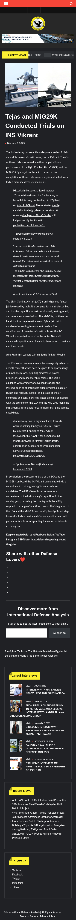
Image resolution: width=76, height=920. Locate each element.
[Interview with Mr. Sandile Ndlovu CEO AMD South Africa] (16, 690)
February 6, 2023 (22, 239)
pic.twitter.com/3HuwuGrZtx (29, 225)
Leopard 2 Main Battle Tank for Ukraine (44, 355)
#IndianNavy (48, 195)
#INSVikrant (20, 436)
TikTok (23, 539)
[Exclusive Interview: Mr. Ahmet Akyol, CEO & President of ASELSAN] (16, 763)
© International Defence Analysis (22, 912)
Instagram (11, 539)
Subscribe (59, 632)
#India (55, 205)
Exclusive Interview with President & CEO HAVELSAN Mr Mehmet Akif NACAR (45, 730)
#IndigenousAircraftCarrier (36, 215)
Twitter (50, 535)
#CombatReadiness (31, 451)
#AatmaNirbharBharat (25, 195)
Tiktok (15, 887)
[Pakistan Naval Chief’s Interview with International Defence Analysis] (16, 745)
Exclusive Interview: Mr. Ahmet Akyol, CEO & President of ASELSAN (45, 766)
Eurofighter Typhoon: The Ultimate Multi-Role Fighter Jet (35, 651)
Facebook (40, 535)
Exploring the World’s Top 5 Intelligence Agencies (31, 656)
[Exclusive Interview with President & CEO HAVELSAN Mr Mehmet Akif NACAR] (16, 727)
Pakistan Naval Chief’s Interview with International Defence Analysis (45, 748)
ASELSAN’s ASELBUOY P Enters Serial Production (39, 800)
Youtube (16, 870)
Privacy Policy (47, 916)
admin (28, 686)
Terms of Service (29, 916)
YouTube (60, 535)
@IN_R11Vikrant (26, 205)
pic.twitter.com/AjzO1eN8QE (29, 456)
